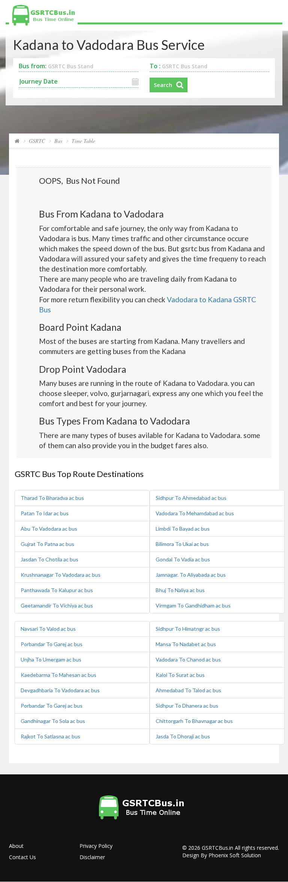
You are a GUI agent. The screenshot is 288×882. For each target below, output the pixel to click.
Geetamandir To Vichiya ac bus (57, 605)
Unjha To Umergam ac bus (51, 659)
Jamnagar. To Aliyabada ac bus (191, 575)
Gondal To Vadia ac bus (183, 559)
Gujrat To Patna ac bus (47, 544)
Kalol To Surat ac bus (180, 675)
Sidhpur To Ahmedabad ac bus (191, 498)
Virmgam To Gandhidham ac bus (193, 605)
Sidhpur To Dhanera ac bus (187, 705)
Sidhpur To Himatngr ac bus (188, 629)
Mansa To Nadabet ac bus (186, 644)
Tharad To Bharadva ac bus (52, 498)
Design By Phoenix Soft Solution (221, 855)
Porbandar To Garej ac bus (51, 644)
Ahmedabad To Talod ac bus (188, 690)
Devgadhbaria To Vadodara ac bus (60, 690)
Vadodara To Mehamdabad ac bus (195, 513)
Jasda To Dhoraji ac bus (183, 736)
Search (163, 84)
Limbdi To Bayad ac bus (183, 528)
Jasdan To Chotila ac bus (49, 559)
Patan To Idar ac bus (45, 513)
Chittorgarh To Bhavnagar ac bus (194, 721)
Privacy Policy (96, 845)
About (16, 845)
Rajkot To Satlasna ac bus (50, 736)
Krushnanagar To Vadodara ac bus (60, 575)
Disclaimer (92, 857)
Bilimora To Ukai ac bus (182, 544)
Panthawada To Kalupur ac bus (57, 590)
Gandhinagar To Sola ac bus (53, 721)
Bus (58, 140)
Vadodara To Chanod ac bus (188, 659)
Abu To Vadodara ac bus (49, 528)
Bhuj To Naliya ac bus (180, 590)
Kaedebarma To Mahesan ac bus (58, 675)
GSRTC (37, 140)
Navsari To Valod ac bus (48, 629)
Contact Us (22, 857)
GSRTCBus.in (217, 847)
